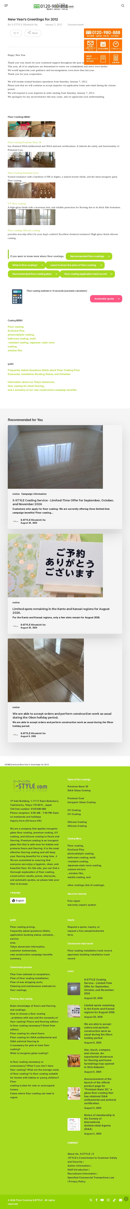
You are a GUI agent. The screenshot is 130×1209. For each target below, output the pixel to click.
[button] (6, 5)
